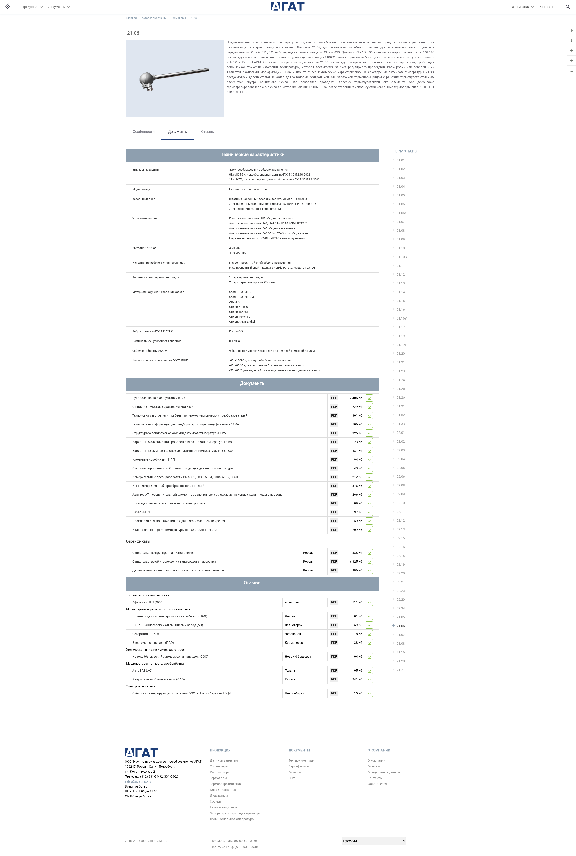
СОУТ (293, 778)
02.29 (401, 599)
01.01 (401, 160)
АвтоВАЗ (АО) (142, 670)
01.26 (401, 397)
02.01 (401, 432)
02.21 (401, 582)
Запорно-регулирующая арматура (235, 813)
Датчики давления (224, 760)
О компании (521, 7)
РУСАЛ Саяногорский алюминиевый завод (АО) (167, 625)
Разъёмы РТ (141, 512)
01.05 (401, 195)
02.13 (401, 529)
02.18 (401, 555)
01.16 (401, 309)
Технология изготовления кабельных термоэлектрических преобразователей (189, 415)
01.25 (401, 388)
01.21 (401, 362)
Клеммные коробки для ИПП (153, 459)
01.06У (402, 213)
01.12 (401, 274)
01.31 (401, 406)
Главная (131, 18)
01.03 (401, 178)
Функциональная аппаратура (232, 819)
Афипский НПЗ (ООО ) (148, 602)
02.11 (401, 512)
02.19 (401, 564)
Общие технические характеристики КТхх (162, 407)
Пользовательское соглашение (234, 840)
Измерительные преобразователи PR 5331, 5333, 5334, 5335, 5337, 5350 (185, 477)
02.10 (401, 503)
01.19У (402, 345)
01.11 (401, 265)
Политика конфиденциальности (234, 847)
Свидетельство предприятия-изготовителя (164, 553)
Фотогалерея (377, 784)
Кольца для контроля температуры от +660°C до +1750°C (174, 530)
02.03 (401, 450)
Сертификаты (299, 766)
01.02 (401, 169)
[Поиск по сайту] (568, 7)
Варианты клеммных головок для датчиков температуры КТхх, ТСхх (182, 450)
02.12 (401, 520)
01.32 (401, 415)
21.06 (194, 18)
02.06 (401, 476)
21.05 (401, 617)
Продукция (30, 7)
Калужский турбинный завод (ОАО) (158, 679)
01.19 (401, 336)
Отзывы (208, 132)
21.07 (401, 635)
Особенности (144, 132)
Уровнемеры (219, 766)
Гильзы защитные (223, 807)
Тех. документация (302, 760)
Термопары (178, 18)
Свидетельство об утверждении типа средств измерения (174, 561)
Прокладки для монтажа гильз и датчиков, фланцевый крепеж (179, 521)
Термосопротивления (226, 784)
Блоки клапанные (223, 790)
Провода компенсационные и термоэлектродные (168, 503)
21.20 (401, 661)
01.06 (401, 204)
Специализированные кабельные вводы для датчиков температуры (183, 468)
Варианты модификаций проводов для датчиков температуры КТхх (182, 442)
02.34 (401, 608)
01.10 (401, 248)
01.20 (401, 353)
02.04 (401, 459)
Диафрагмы (219, 795)
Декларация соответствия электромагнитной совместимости (178, 570)
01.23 (401, 371)
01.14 (401, 292)
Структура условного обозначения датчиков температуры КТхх (179, 433)
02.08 (401, 485)
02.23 (401, 591)
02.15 (401, 538)
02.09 (401, 494)
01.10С (402, 257)
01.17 (401, 327)
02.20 (401, 573)
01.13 (401, 283)
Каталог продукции (154, 18)
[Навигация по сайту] (8, 7)
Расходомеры (220, 772)
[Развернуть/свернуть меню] (41, 7)
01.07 (401, 222)
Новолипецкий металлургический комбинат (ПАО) (169, 616)
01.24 (401, 380)
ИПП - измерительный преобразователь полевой (168, 486)
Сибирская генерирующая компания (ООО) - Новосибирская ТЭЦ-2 (182, 693)
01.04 (401, 186)
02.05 (401, 468)
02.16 (401, 547)
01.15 (401, 301)
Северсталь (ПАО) (145, 634)
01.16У (402, 318)
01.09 (401, 239)
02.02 (401, 441)
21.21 (401, 670)
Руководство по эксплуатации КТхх (158, 398)
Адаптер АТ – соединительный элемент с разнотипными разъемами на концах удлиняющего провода (207, 494)
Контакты (547, 7)
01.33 (401, 424)
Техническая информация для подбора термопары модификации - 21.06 (185, 424)
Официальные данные (384, 772)
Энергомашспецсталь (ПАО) (153, 642)
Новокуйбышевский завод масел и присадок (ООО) (170, 656)
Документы (56, 7)
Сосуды (215, 801)
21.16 (401, 652)
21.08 (401, 643)
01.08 (401, 230)
